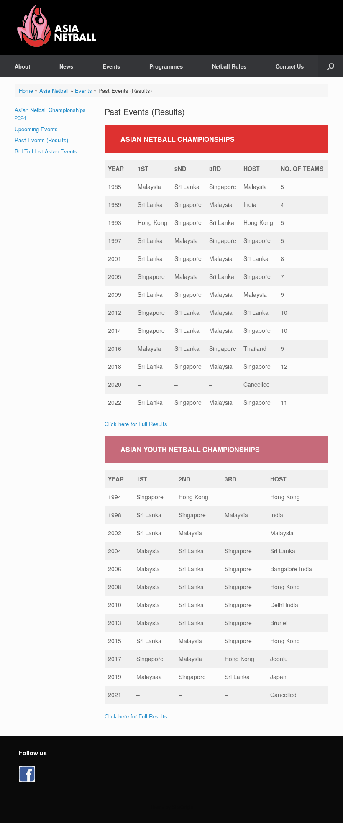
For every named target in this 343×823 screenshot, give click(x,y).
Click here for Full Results (136, 424)
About (22, 66)
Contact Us (290, 66)
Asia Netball (54, 91)
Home (26, 91)
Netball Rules (229, 66)
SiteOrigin (182, 806)
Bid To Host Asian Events (46, 151)
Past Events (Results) (41, 140)
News (66, 66)
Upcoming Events (36, 129)
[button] (330, 66)
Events (111, 66)
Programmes (166, 66)
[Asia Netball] (58, 27)
